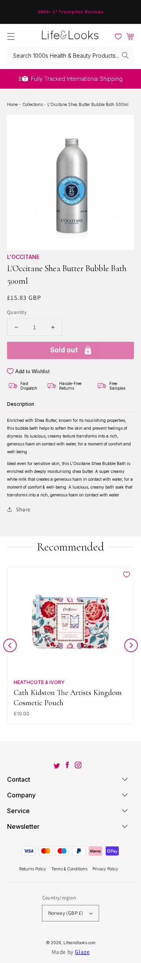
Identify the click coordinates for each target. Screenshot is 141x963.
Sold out (64, 350)
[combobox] (70, 55)
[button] (11, 36)
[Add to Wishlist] (126, 574)
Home (13, 104)
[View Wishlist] (118, 36)
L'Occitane (23, 257)
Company (21, 795)
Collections (33, 104)
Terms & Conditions (70, 868)
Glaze (82, 952)
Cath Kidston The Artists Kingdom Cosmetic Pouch (68, 697)
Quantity (17, 312)
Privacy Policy (105, 868)
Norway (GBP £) (65, 913)
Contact (18, 779)
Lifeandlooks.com (79, 942)
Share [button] (23, 509)
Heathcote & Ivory (39, 682)
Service (18, 811)
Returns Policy (33, 868)
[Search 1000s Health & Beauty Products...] (125, 55)
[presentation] (10, 647)
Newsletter (23, 826)
